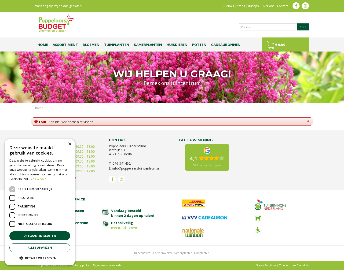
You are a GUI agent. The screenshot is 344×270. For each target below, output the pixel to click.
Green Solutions (266, 265)
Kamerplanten (183, 253)
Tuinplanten (201, 253)
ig (305, 5)
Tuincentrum (142, 253)
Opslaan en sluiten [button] (39, 236)
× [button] (69, 144)
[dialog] (40, 202)
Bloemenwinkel (162, 253)
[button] (39, 258)
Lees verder (37, 179)
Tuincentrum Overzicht (294, 265)
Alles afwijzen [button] (40, 248)
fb (296, 5)
